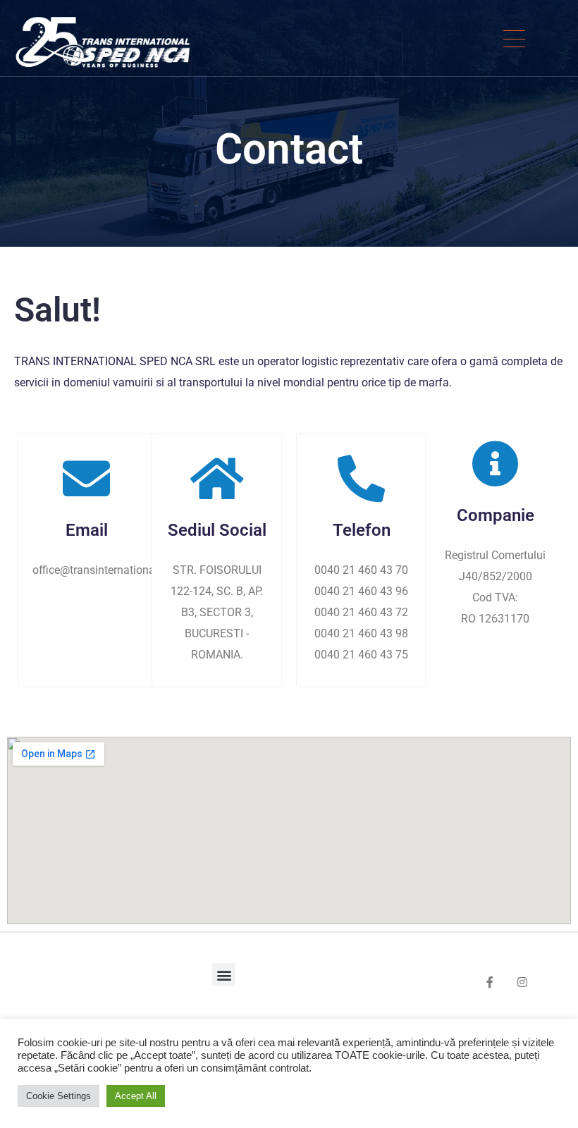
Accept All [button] (135, 1096)
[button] (223, 974)
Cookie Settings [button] (58, 1096)
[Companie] (495, 463)
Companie (495, 515)
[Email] (86, 478)
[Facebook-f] (490, 982)
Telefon (362, 530)
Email (87, 530)
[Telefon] (361, 478)
